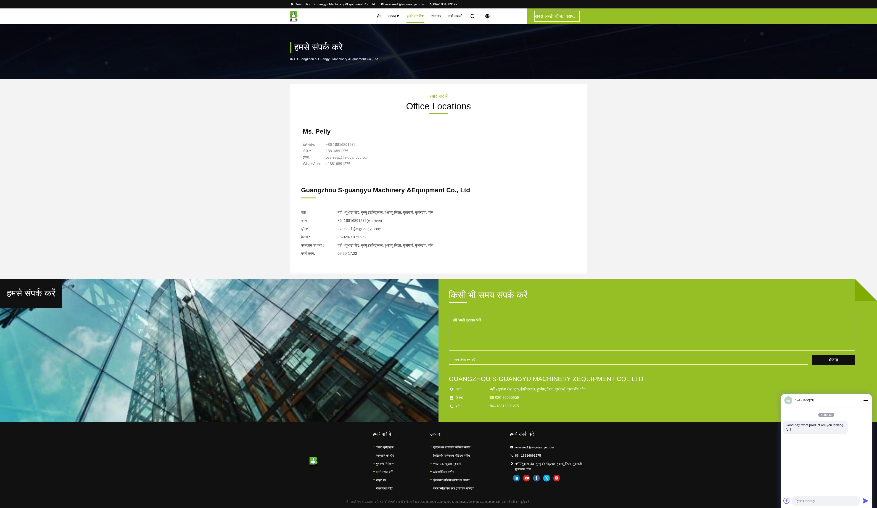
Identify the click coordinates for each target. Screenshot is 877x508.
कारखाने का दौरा (385, 455)
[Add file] (786, 501)
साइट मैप (381, 480)
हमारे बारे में (414, 16)
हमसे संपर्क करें (384, 472)
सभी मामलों (455, 16)
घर (291, 59)
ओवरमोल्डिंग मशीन (443, 472)
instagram (556, 478)
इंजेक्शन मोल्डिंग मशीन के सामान (451, 480)
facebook (536, 478)
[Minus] (865, 400)
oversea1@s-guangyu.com (404, 4)
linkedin (516, 478)
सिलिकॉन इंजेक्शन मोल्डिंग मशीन (451, 455)
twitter (546, 478)
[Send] (865, 501)
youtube (526, 478)
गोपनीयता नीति (384, 488)
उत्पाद (392, 16)
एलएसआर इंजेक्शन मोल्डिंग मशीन (451, 447)
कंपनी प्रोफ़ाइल (385, 447)
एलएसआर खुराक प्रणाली (447, 464)
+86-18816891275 (341, 145)
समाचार (436, 16)
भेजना (833, 359)
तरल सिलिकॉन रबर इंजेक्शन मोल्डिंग (453, 488)
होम (379, 16)
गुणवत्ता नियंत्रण (385, 464)
